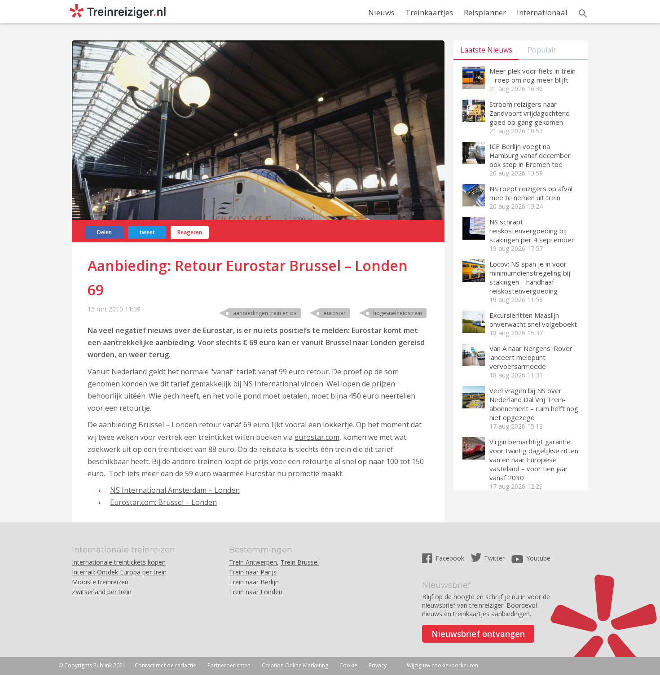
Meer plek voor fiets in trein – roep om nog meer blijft (532, 75)
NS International (271, 384)
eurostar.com (317, 437)
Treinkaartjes (429, 12)
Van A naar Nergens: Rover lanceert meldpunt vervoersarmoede (530, 357)
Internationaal (542, 12)
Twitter (494, 558)
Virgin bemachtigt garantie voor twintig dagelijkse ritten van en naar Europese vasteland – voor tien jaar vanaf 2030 (533, 459)
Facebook (451, 558)
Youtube (538, 558)
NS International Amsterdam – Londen (175, 490)
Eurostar (335, 313)
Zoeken (582, 13)
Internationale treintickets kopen (119, 562)
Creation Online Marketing (295, 665)
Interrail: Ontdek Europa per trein (119, 572)
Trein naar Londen (255, 591)
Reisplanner (485, 12)
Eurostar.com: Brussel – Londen (163, 502)
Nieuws (381, 12)
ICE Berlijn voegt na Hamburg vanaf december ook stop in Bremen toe (530, 155)
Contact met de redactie (165, 665)
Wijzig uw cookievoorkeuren (442, 665)
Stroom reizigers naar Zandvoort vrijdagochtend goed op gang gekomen (529, 113)
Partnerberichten (229, 665)
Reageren (189, 232)
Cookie (348, 665)
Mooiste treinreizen (100, 582)
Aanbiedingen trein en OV (264, 313)
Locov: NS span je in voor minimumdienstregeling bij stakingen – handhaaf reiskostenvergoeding (529, 277)
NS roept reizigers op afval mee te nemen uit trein (530, 193)
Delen (104, 232)
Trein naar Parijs (253, 572)
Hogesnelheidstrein (397, 313)
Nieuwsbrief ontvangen (478, 633)
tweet (147, 232)
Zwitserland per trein (102, 591)
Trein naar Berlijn (254, 582)
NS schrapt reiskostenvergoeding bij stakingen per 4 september (531, 230)
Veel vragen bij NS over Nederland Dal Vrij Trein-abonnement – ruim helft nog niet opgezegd (533, 404)
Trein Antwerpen (253, 562)
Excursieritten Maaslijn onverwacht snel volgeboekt (533, 320)
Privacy (378, 665)
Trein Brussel (300, 562)
